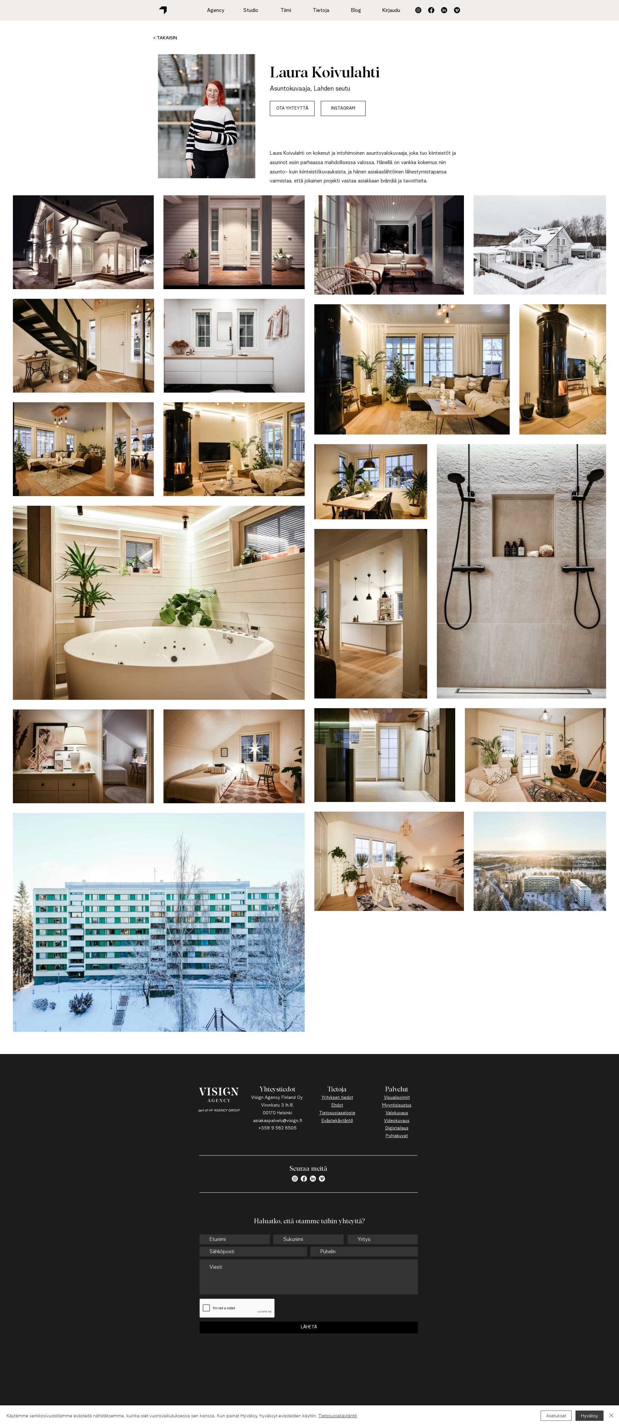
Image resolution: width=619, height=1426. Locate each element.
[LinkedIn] (444, 10)
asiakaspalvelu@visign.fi (277, 1120)
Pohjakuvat (397, 1136)
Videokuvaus (396, 1120)
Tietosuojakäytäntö (338, 1416)
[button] (418, 10)
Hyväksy (589, 1416)
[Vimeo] (457, 10)
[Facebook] (431, 10)
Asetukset (556, 1416)
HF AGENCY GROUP (224, 1110)
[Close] (611, 1416)
